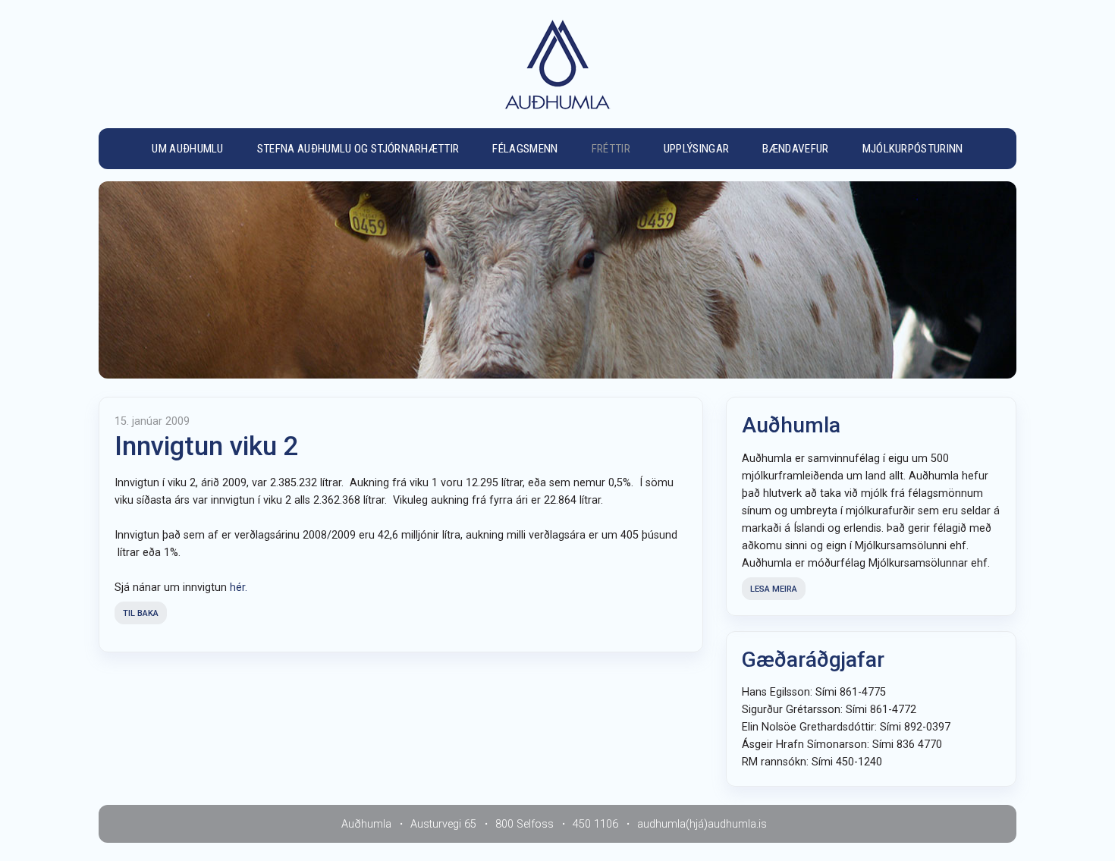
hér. (238, 587)
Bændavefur (795, 149)
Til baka (141, 613)
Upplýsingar (697, 149)
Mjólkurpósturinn (912, 149)
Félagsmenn (525, 149)
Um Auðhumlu (188, 149)
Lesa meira (773, 589)
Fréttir (611, 149)
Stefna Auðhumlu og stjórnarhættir (358, 149)
